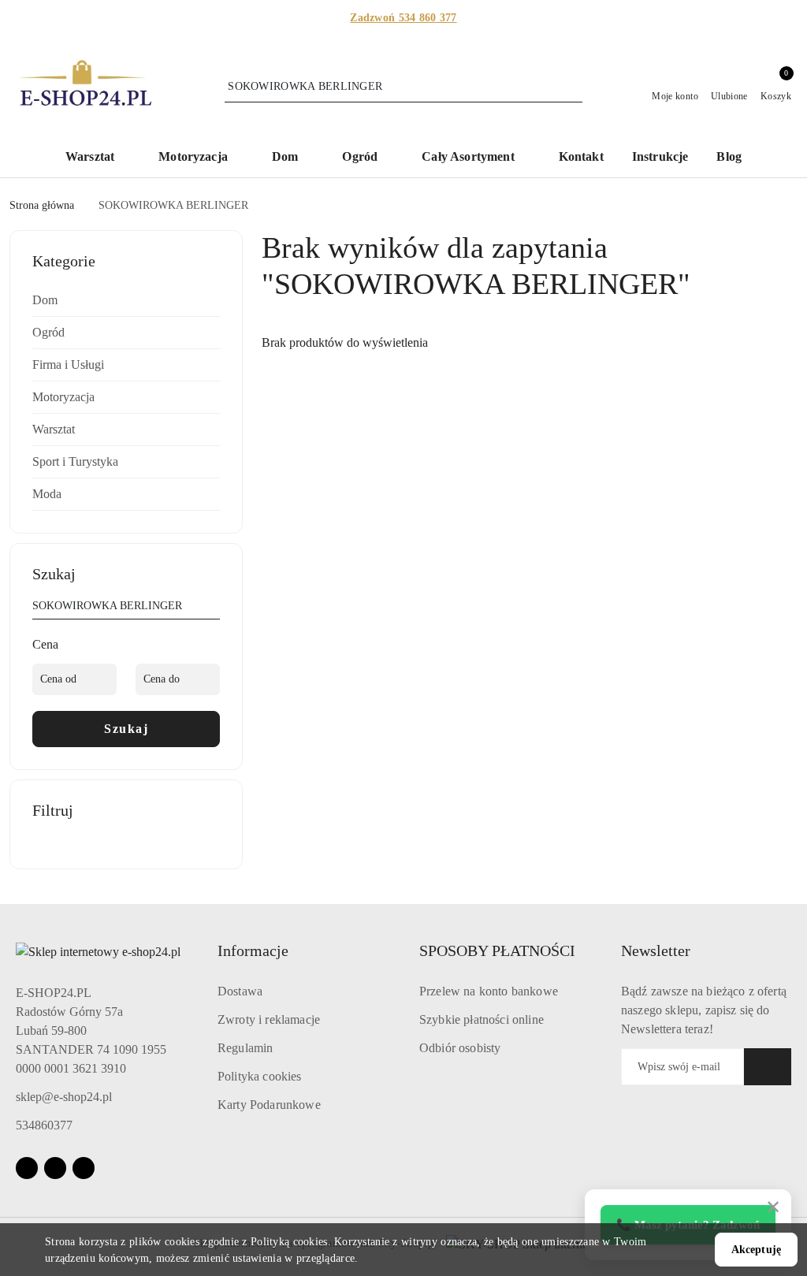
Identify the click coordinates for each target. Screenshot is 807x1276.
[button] (97, 158)
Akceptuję (756, 1250)
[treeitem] (126, 300)
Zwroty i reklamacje (269, 1019)
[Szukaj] (213, 608)
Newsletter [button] (655, 950)
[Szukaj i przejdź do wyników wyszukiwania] (572, 87)
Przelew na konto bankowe (488, 991)
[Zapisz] (767, 1066)
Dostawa (240, 991)
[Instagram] (55, 1168)
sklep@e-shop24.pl (64, 1096)
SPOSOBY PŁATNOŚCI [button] (497, 950)
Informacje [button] (253, 950)
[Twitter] (84, 1168)
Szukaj (126, 728)
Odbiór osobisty (459, 1048)
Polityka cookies (260, 1076)
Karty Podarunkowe (269, 1104)
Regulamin (245, 1048)
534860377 (44, 1125)
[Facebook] (27, 1168)
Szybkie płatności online (481, 1019)
